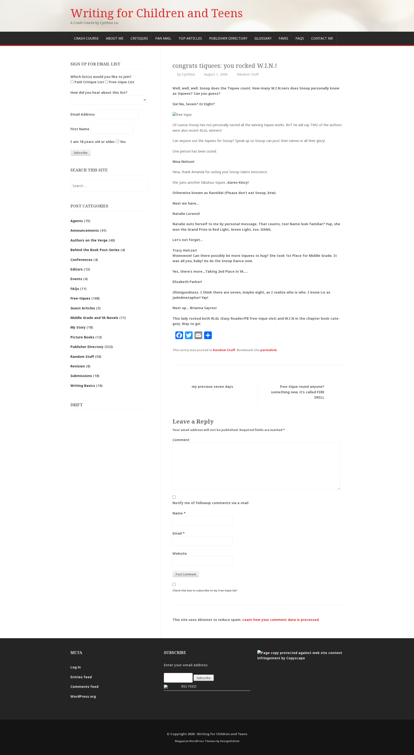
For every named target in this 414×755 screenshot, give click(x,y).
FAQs (299, 38)
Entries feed (81, 677)
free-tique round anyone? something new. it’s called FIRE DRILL (297, 392)
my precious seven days (212, 386)
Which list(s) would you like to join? (101, 76)
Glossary (262, 38)
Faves (283, 38)
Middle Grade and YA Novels (94, 317)
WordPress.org (83, 696)
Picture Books (82, 337)
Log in (75, 667)
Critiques (139, 38)
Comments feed (84, 686)
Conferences (81, 259)
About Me (114, 38)
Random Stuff (248, 74)
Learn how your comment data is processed (280, 619)
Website (179, 553)
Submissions (81, 375)
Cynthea (188, 74)
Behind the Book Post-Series (95, 250)
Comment (181, 439)
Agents (76, 220)
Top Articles (190, 38)
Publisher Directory (228, 38)
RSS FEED (188, 686)
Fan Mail (163, 38)
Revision (77, 366)
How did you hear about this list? (98, 92)
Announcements (84, 230)
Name (179, 513)
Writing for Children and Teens (156, 13)
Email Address (82, 114)
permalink (268, 350)
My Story (78, 327)
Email (178, 533)
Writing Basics (82, 385)
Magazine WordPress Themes (195, 741)
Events (76, 279)
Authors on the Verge (89, 240)
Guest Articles (82, 308)
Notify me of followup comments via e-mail (210, 503)
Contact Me (322, 38)
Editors (76, 269)
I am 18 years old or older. (92, 141)
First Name (79, 129)
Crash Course (86, 38)
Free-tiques (80, 298)
